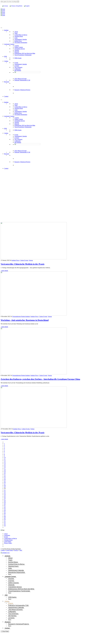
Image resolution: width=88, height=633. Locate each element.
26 (5, 482)
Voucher (16, 50)
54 (5, 525)
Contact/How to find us (20, 35)
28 (5, 485)
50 (5, 519)
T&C (20, 550)
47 (5, 514)
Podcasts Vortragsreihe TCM (22, 80)
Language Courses (9, 44)
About (16, 31)
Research (6, 81)
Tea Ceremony (18, 67)
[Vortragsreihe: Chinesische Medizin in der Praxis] (34, 259)
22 (5, 476)
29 (5, 487)
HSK (5, 56)
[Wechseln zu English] (26, 6)
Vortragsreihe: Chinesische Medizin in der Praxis (22, 264)
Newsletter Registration (20, 42)
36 (5, 497)
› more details (4, 270)
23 (5, 477)
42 (5, 507)
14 (5, 463)
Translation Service (19, 48)
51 (5, 521)
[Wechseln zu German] (5, 6)
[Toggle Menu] (1, 27)
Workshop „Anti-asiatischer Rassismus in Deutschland (25, 320)
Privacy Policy (8, 543)
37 (5, 499)
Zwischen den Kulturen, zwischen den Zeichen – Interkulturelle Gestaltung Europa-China (40, 379)
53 (5, 524)
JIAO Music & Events (20, 78)
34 (5, 494)
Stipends (16, 52)
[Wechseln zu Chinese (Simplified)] (16, 6)
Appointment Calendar (20, 39)
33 (5, 493)
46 (5, 513)
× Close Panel (4, 631)
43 (5, 508)
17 (5, 468)
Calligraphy (17, 69)
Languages (7, 535)
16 (5, 467)
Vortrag (31, 260)
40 (5, 504)
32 (5, 491)
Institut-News (18, 41)
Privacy (16, 550)
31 (5, 490)
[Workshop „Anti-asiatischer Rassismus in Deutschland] (34, 315)
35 (5, 496)
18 (5, 470)
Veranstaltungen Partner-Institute (21, 316)
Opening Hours (18, 36)
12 (5, 460)
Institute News (15, 260)
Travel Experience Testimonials (22, 55)
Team (15, 33)
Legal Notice (7, 541)
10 (5, 457)
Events (16, 62)
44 (5, 510)
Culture (6, 61)
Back (9, 574)
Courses (16, 45)
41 (5, 505)
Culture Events (24, 260)
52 (5, 522)
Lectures (16, 65)
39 (5, 502)
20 (5, 473)
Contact (6, 96)
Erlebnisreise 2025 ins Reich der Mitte (24, 53)
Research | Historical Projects (22, 90)
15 (5, 465)
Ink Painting (17, 70)
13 (5, 462)
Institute (6, 30)
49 (5, 518)
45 (5, 511)
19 (5, 471)
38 (5, 501)
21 (5, 474)
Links (16, 38)
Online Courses (18, 47)
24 (5, 479)
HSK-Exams (17, 58)
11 (4, 459)
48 (5, 516)
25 (5, 480)
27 (5, 484)
